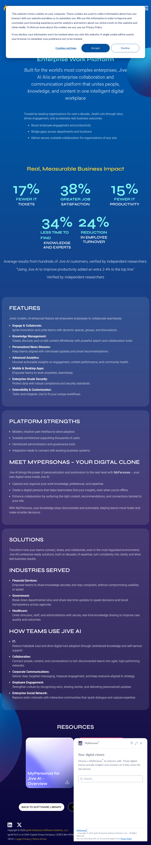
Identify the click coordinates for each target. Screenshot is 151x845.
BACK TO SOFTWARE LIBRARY (42, 807)
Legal (18, 839)
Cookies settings (65, 48)
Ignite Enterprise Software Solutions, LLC (47, 830)
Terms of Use (39, 839)
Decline (125, 48)
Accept (95, 48)
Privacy (27, 839)
